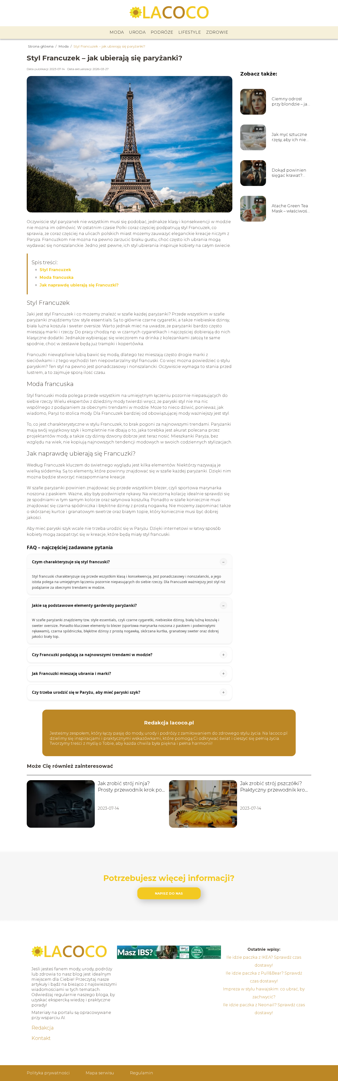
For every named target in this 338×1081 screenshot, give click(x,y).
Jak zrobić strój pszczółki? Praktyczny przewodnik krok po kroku (274, 786)
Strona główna (41, 46)
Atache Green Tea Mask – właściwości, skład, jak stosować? (291, 209)
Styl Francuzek (55, 269)
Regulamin (141, 1073)
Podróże (162, 32)
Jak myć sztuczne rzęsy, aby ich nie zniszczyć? (289, 137)
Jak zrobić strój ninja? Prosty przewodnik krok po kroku (130, 786)
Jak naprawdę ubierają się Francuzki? (79, 285)
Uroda (137, 32)
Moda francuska (56, 277)
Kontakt (41, 1038)
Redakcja (42, 1028)
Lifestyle (189, 32)
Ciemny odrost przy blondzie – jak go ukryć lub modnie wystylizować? (291, 102)
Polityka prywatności (48, 1073)
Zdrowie (217, 32)
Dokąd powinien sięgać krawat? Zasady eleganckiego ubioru (289, 173)
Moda (117, 32)
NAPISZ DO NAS (169, 893)
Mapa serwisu (100, 1073)
